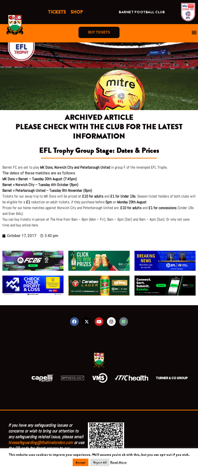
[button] (194, 32)
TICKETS (57, 12)
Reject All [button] (99, 462)
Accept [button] (80, 462)
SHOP (77, 12)
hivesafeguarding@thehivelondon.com (40, 442)
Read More (118, 462)
